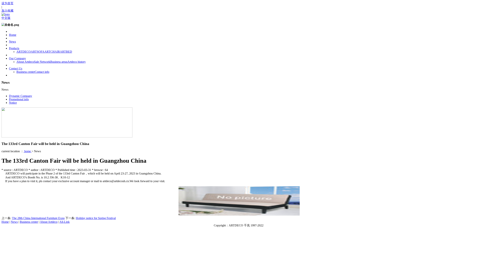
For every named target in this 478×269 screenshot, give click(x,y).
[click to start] (239, 214)
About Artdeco (25, 61)
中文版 (5, 17)
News (12, 41)
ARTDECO (23, 51)
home (28, 151)
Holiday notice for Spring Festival (96, 218)
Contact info (42, 71)
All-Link (64, 221)
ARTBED (66, 51)
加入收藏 (7, 10)
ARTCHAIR (52, 51)
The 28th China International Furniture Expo (38, 218)
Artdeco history (76, 61)
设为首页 (7, 3)
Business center (25, 71)
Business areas (58, 61)
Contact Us (15, 68)
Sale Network (42, 61)
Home (12, 34)
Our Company (17, 58)
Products (14, 48)
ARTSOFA (37, 51)
